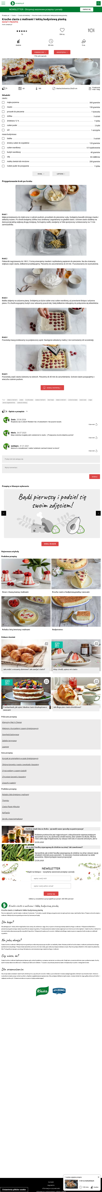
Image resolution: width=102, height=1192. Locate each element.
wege (90, 400)
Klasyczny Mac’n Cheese (12, 722)
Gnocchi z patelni (9, 783)
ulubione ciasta (72, 400)
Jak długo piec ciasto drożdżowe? (67, 707)
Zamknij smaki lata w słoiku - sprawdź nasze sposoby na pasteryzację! (54, 829)
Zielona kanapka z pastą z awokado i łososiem (20, 764)
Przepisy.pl (5, 15)
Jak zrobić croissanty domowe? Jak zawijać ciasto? (24, 669)
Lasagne (5, 747)
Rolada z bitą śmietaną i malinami (16, 629)
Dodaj (94, 477)
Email (40, 174)
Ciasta (13, 15)
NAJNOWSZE (83, 400)
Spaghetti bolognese (10, 734)
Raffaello (6, 813)
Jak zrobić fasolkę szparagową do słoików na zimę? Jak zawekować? (54, 847)
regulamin (51, 1185)
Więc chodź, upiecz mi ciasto (65, 669)
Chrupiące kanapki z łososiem (14, 777)
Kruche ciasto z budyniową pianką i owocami (71, 592)
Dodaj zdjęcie (50, 544)
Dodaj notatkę (53, 388)
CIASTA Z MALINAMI (40, 400)
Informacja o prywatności (51, 1188)
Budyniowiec (57, 629)
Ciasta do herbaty (24, 15)
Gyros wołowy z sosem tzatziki (14, 771)
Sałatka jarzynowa (9, 741)
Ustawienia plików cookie (14, 1189)
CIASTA (21, 400)
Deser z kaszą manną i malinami (15, 592)
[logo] (17, 3)
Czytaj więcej (39, 842)
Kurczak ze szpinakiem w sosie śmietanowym (20, 758)
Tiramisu (5, 800)
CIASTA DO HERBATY (22, 402)
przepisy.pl (9, 24)
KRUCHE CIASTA (29, 400)
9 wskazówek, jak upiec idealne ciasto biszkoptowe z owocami (25, 708)
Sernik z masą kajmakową (12, 819)
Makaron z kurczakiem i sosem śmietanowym (20, 728)
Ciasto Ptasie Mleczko (11, 807)
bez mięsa (51, 400)
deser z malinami (12, 400)
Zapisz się (51, 894)
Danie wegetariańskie (9, 402)
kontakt (51, 1182)
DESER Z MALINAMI (61, 400)
